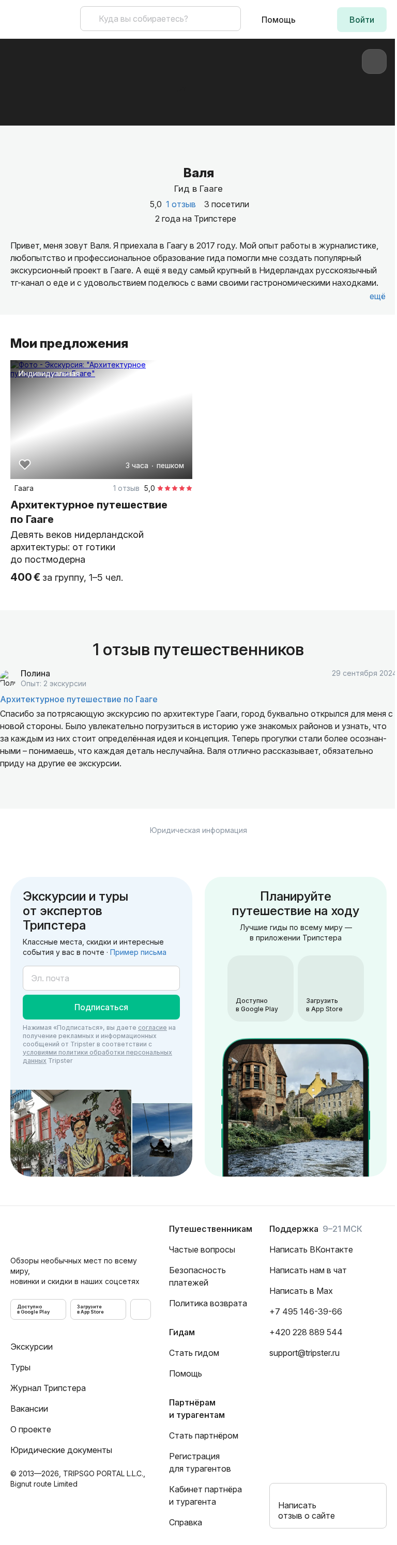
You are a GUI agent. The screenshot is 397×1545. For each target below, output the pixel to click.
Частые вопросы (202, 1249)
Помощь (279, 19)
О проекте (30, 1429)
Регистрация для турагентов (200, 1462)
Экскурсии (31, 1346)
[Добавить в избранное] (25, 464)
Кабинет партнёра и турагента (205, 1495)
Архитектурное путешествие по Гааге (79, 699)
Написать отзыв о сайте (306, 1510)
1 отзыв (181, 204)
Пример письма (138, 952)
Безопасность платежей (197, 1276)
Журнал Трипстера (48, 1388)
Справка (185, 1522)
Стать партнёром (203, 1435)
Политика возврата (208, 1303)
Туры (20, 1367)
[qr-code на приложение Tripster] (140, 1309)
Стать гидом (194, 1353)
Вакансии (29, 1408)
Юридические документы (61, 1450)
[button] (362, 19)
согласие (152, 1027)
